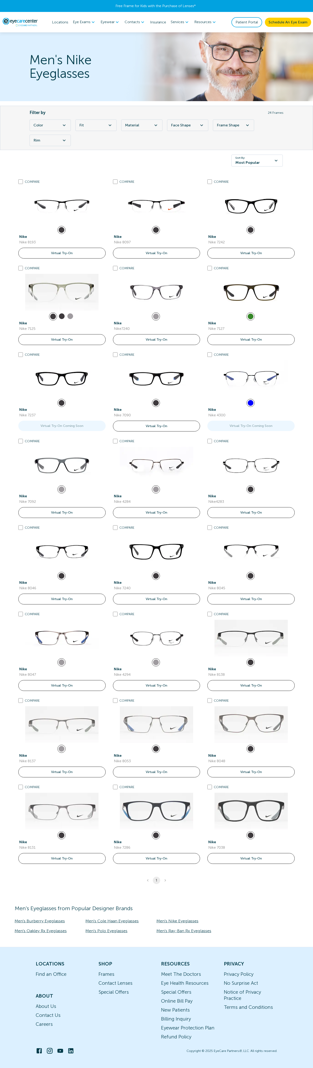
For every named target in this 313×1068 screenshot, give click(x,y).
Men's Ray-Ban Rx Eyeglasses (183, 930)
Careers (44, 1024)
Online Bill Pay (176, 1001)
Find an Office (51, 974)
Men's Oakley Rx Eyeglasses (41, 930)
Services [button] (177, 22)
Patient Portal (247, 22)
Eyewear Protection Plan (187, 1028)
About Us (46, 1006)
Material (132, 125)
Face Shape (181, 125)
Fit (81, 125)
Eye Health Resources (185, 983)
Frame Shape (228, 125)
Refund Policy (176, 1037)
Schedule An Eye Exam (288, 22)
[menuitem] (84, 22)
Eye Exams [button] (82, 22)
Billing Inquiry (176, 1019)
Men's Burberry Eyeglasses (40, 920)
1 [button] (156, 880)
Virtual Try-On (62, 253)
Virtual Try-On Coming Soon (62, 426)
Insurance (158, 22)
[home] (20, 22)
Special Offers (114, 992)
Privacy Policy (238, 974)
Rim (36, 140)
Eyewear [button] (108, 22)
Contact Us (48, 1015)
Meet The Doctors (181, 974)
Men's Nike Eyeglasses (177, 920)
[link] (62, 205)
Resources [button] (202, 22)
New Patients (175, 1010)
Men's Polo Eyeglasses (106, 930)
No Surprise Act (241, 983)
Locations (60, 22)
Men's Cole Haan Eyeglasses (112, 920)
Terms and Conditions (248, 1007)
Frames (106, 974)
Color (38, 125)
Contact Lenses (115, 983)
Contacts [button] (132, 22)
